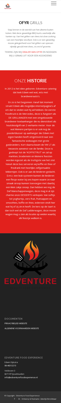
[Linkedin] (19, 398)
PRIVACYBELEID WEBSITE (16, 323)
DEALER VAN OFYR (32, 51)
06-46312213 (10, 365)
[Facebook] (14, 398)
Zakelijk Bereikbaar (48, 399)
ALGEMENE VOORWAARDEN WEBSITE (22, 328)
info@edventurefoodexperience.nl (21, 377)
